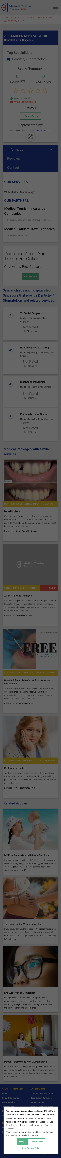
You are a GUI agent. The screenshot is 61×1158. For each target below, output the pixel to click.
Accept (22, 1142)
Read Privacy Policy (31, 1148)
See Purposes (36, 1142)
